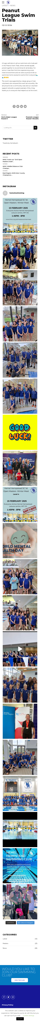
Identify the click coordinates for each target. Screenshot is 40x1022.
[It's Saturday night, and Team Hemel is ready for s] (20, 649)
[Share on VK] (25, 106)
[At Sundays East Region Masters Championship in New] (20, 721)
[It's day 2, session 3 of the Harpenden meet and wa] (20, 612)
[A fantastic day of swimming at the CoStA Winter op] (20, 323)
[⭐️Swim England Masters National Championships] (20, 468)
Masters (5, 943)
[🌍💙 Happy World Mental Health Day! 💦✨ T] (20, 540)
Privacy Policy (7, 1005)
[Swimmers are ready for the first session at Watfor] (20, 396)
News (12, 6)
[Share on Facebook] (14, 106)
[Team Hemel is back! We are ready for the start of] (20, 287)
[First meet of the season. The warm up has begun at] (20, 757)
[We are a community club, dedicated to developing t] (20, 865)
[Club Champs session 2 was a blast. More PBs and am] (20, 829)
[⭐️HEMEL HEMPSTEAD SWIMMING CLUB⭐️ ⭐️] (20, 215)
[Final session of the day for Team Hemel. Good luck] (20, 251)
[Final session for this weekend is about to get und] (20, 576)
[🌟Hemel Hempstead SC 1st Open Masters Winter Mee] (20, 504)
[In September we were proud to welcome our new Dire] (20, 793)
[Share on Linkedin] (21, 106)
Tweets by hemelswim (10, 143)
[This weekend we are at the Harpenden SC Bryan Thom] (20, 685)
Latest (5, 6)
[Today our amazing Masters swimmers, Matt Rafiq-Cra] (20, 901)
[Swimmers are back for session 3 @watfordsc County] (20, 360)
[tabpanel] (20, 43)
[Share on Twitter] (17, 106)
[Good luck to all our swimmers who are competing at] (20, 432)
